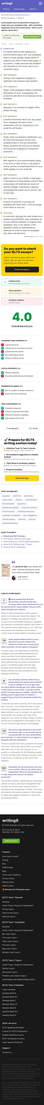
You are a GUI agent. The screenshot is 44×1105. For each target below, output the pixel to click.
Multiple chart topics (11, 952)
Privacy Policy (8, 878)
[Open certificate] (6, 570)
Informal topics (8, 916)
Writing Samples (8, 18)
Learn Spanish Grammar (12, 1042)
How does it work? (10, 856)
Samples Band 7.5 (9, 1004)
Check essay (19, 9)
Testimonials (7, 867)
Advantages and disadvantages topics (18, 979)
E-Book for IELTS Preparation (14, 1031)
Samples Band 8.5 (10, 1011)
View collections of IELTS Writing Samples (21, 541)
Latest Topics (35, 9)
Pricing (6, 9)
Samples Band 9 (9, 1015)
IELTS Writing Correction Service (15, 15)
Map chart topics (9, 948)
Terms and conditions (11, 875)
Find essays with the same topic (17, 539)
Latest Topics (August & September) (17, 905)
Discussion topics (9, 972)
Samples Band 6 (9, 993)
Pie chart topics (9, 945)
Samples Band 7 (9, 1000)
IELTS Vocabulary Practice (13, 1038)
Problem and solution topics (14, 976)
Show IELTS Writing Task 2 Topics (17, 544)
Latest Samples (8, 989)
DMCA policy (8, 886)
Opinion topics (8, 968)
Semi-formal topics (10, 913)
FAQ (4, 864)
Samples (5, 902)
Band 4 (21, 18)
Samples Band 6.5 (9, 997)
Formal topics (8, 909)
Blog (4, 871)
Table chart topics (10, 941)
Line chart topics (9, 937)
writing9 (7, 3)
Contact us (7, 1052)
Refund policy (8, 882)
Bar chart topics (9, 934)
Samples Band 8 (9, 1008)
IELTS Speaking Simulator (13, 1027)
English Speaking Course (12, 1035)
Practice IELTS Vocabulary (14, 547)
